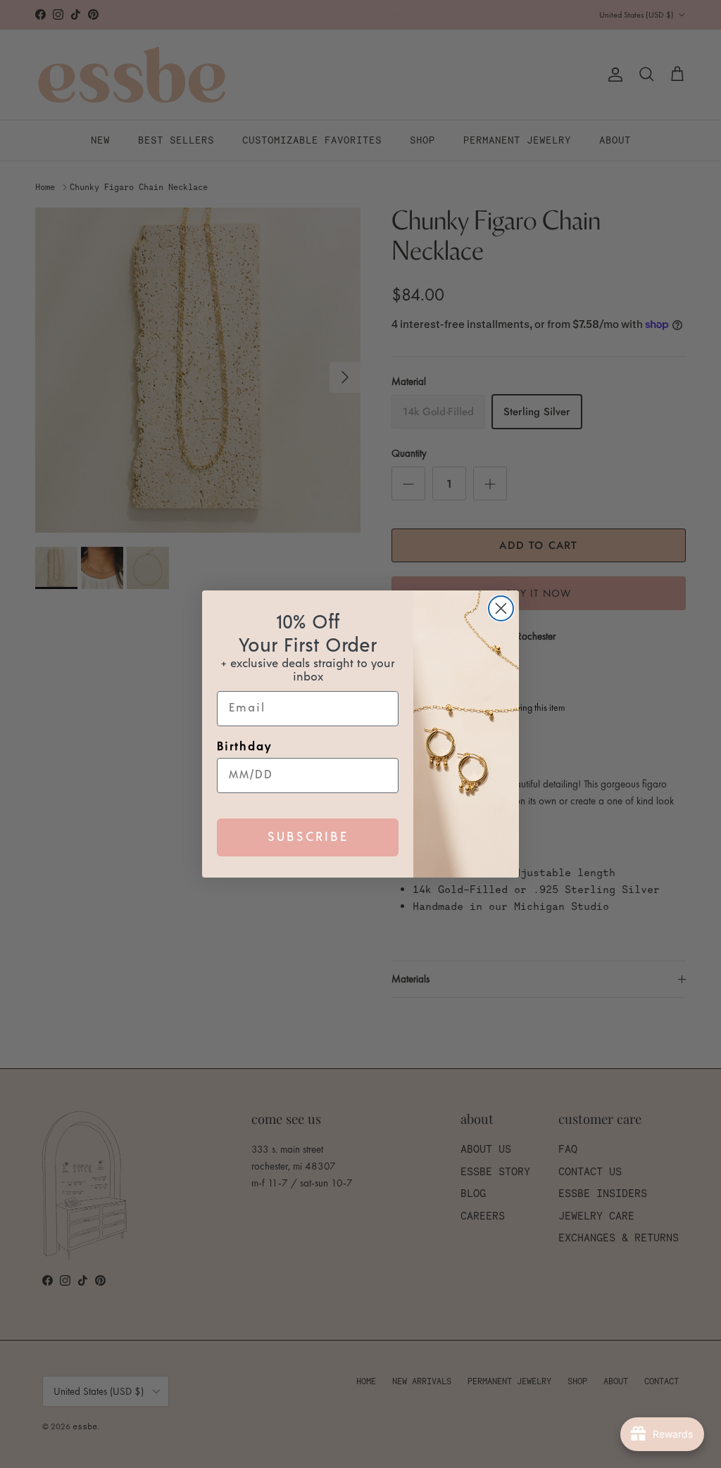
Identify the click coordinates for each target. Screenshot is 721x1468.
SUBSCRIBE (308, 837)
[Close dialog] (501, 608)
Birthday (244, 746)
